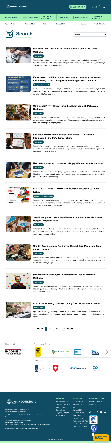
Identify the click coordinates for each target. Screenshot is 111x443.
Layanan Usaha (80, 24)
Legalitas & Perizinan (46, 17)
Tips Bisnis (38, 56)
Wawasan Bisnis (30, 17)
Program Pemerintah (41, 85)
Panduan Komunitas (80, 424)
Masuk (94, 7)
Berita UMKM (11, 17)
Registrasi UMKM (77, 7)
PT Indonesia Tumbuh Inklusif (14, 422)
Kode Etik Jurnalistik (80, 426)
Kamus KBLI (60, 24)
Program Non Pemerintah (43, 196)
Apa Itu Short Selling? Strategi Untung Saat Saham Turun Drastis (66, 303)
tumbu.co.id (93, 404)
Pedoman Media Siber (81, 421)
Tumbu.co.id (59, 439)
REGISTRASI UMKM (103, 437)
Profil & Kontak (100, 24)
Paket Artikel (30, 24)
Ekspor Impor (81, 17)
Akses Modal (64, 17)
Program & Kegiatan (97, 17)
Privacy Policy (78, 418)
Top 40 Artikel (10, 24)
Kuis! (45, 24)
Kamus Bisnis (39, 307)
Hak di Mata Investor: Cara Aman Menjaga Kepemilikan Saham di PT (68, 163)
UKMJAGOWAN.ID (95, 401)
